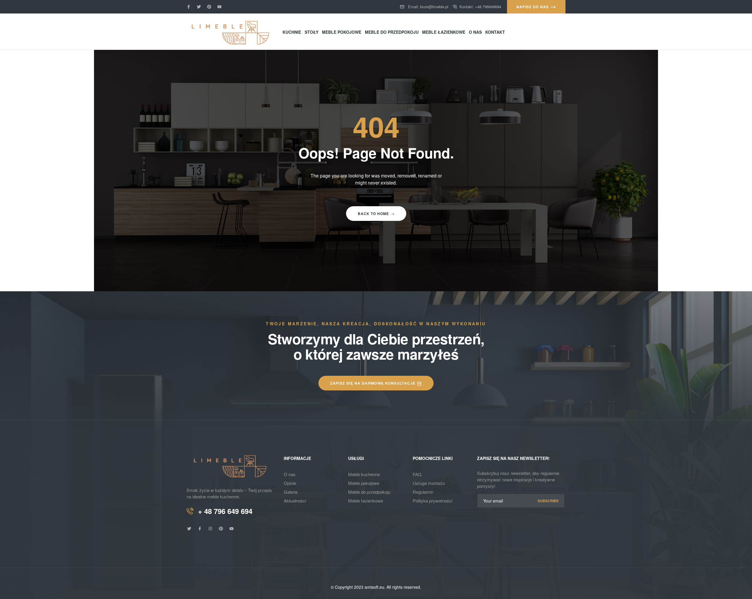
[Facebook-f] (189, 7)
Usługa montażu (429, 483)
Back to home (373, 213)
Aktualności (295, 501)
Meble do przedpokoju (369, 492)
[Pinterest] (209, 7)
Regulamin (423, 492)
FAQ (417, 474)
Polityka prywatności (432, 501)
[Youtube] (219, 7)
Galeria (291, 492)
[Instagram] (210, 528)
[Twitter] (199, 7)
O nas (290, 474)
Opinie (290, 483)
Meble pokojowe (363, 483)
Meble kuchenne (364, 474)
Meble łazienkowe (365, 501)
